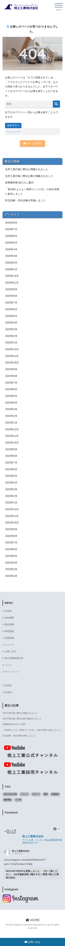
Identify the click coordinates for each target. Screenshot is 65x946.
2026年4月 (11, 249)
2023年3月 (11, 489)
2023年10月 (12, 442)
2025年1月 (11, 342)
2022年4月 (11, 562)
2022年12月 (12, 509)
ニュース (15, 131)
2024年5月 (11, 396)
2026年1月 (11, 269)
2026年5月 (11, 242)
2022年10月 (12, 522)
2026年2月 (11, 262)
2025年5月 (11, 316)
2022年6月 (11, 549)
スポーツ (36, 794)
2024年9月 (11, 369)
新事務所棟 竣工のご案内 (19, 182)
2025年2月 (11, 336)
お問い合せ (10, 651)
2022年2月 (11, 576)
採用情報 (9, 638)
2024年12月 (12, 349)
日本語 (8, 685)
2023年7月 (11, 462)
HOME (8, 611)
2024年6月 (11, 389)
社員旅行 (55, 794)
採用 (45, 794)
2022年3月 (11, 569)
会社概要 (9, 617)
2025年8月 (11, 296)
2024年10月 (12, 362)
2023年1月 (11, 502)
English (8, 692)
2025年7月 (11, 302)
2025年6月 (11, 309)
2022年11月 (11, 516)
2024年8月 (11, 376)
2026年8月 (11, 222)
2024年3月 (11, 409)
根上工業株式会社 (21, 851)
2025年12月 (12, 276)
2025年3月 (11, 329)
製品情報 (9, 624)
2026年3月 (11, 256)
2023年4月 (11, 482)
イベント (24, 794)
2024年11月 (11, 356)
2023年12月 (12, 429)
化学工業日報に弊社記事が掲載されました (29, 176)
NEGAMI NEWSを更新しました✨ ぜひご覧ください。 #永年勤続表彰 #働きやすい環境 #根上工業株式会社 (32, 874)
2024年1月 (11, 422)
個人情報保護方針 (14, 658)
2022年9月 (11, 529)
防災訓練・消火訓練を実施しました (25, 200)
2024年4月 (11, 402)
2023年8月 (11, 456)
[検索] (56, 104)
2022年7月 (11, 542)
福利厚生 (7, 800)
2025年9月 (11, 289)
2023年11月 (11, 436)
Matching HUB (10, 794)
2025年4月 (11, 322)
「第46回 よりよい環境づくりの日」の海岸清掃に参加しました (32, 191)
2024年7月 (11, 382)
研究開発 (9, 631)
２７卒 (18, 800)
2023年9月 (11, 449)
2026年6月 (11, 236)
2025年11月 (11, 282)
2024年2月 (11, 416)
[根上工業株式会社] (10, 831)
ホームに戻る (34, 143)
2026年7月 (11, 229)
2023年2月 (11, 496)
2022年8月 (11, 536)
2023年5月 (11, 476)
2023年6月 (11, 469)
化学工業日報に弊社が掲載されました (26, 169)
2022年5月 (11, 556)
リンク (8, 665)
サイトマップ (12, 671)
